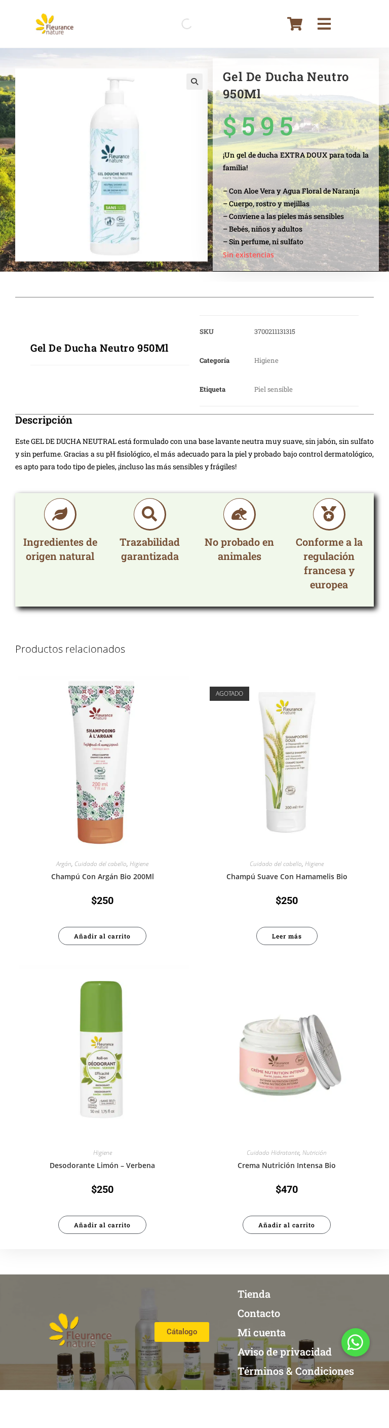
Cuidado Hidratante (273, 1152)
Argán (63, 863)
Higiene (266, 360)
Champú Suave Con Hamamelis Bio (286, 876)
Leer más (287, 936)
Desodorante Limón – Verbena (102, 1165)
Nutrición (314, 1152)
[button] (194, 81)
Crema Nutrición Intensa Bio (287, 1165)
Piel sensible (273, 389)
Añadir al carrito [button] (102, 936)
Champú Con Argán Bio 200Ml (102, 876)
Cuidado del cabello (100, 863)
